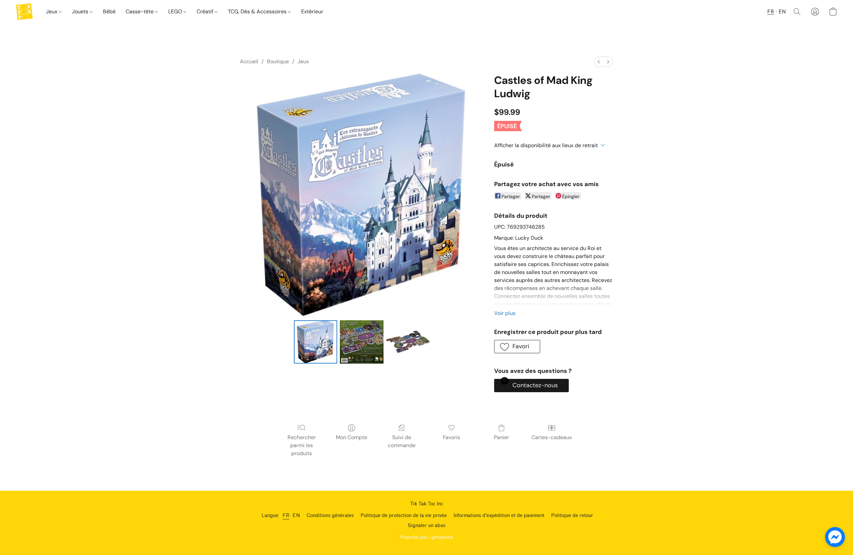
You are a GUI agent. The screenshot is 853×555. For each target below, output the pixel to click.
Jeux (52, 11)
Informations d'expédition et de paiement (498, 515)
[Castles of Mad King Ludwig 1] (361, 342)
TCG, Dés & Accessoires (258, 11)
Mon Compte (351, 437)
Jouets (81, 11)
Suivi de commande (402, 441)
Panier (501, 437)
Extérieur (312, 11)
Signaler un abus (426, 525)
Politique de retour (572, 515)
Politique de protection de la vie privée (404, 515)
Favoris (451, 437)
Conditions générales (330, 515)
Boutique (278, 61)
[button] (24, 11)
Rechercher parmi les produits (302, 445)
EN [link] (296, 515)
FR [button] (770, 11)
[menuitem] (598, 62)
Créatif (206, 11)
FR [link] (286, 515)
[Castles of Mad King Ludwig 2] (407, 342)
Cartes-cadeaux (551, 437)
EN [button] (782, 11)
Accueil (249, 61)
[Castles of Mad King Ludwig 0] (315, 342)
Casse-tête (140, 11)
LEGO (175, 11)
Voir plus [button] (504, 313)
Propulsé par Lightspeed (426, 537)
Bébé (109, 11)
